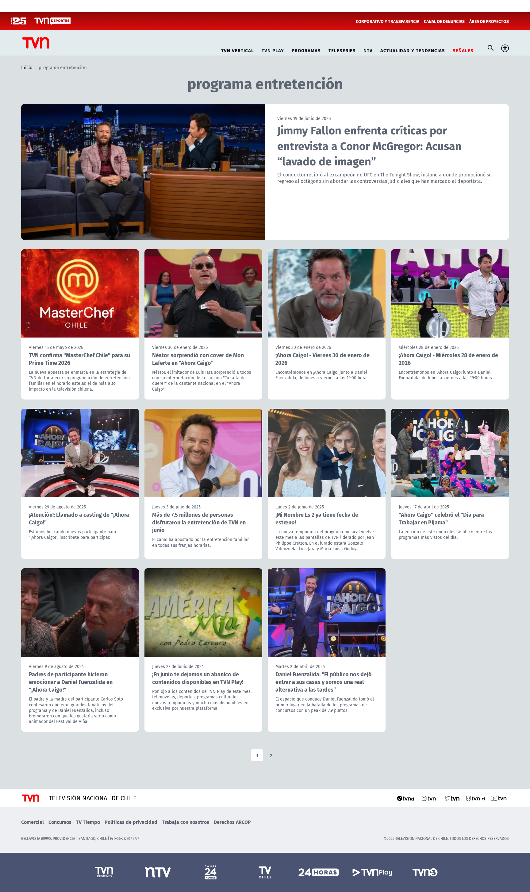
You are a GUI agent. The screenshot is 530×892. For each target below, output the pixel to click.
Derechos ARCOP (232, 822)
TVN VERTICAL (237, 49)
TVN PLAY (273, 49)
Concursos (59, 822)
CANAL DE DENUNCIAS (444, 21)
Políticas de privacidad (131, 822)
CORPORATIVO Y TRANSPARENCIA (387, 21)
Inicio (27, 67)
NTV (368, 49)
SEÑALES (463, 49)
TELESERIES (342, 49)
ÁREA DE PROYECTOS (489, 21)
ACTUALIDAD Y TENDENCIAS (412, 49)
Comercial (32, 822)
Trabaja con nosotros (185, 822)
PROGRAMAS (306, 49)
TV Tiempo (88, 822)
